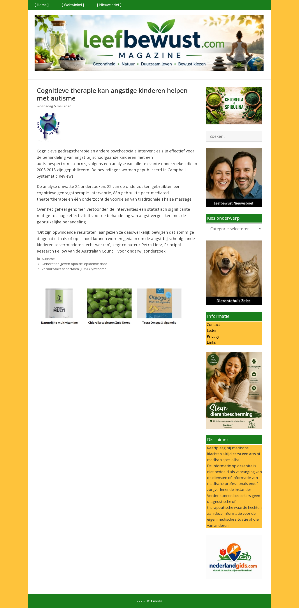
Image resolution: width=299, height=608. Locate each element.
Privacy (212, 336)
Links (211, 342)
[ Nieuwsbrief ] (109, 4)
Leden (211, 330)
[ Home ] (42, 4)
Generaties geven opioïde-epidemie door (74, 264)
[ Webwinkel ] (73, 4)
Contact (213, 324)
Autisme (48, 258)
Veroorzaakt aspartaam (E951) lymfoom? (74, 269)
